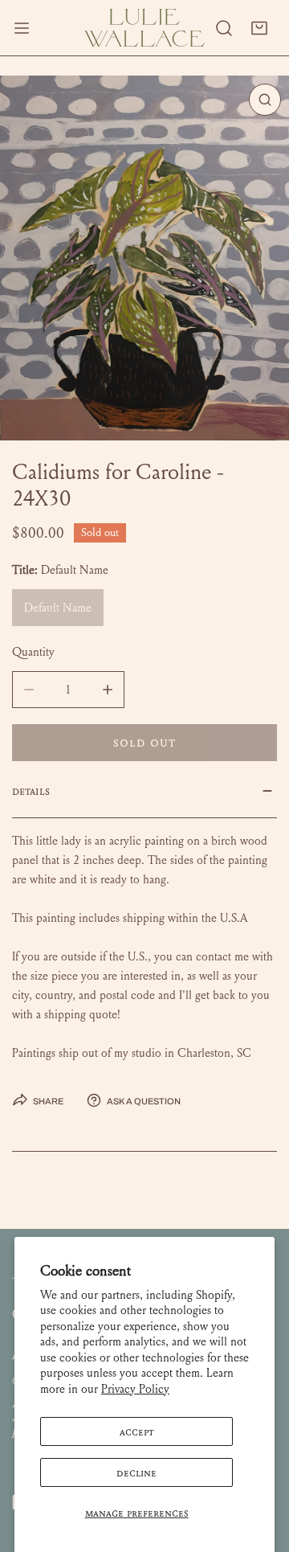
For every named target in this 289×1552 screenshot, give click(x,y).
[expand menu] (21, 28)
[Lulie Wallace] (144, 28)
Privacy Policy (135, 1389)
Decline (136, 1472)
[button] (259, 28)
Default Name (58, 607)
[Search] (224, 28)
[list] (144, 258)
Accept (137, 1431)
